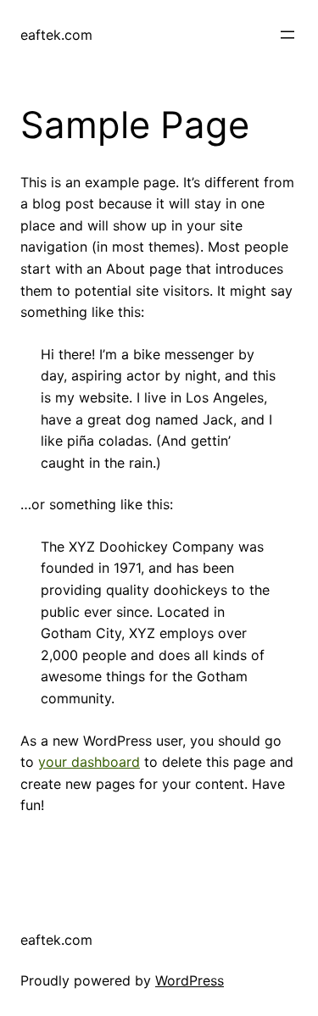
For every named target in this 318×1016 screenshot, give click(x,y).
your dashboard (89, 761)
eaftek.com (56, 34)
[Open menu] (287, 35)
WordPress (189, 980)
